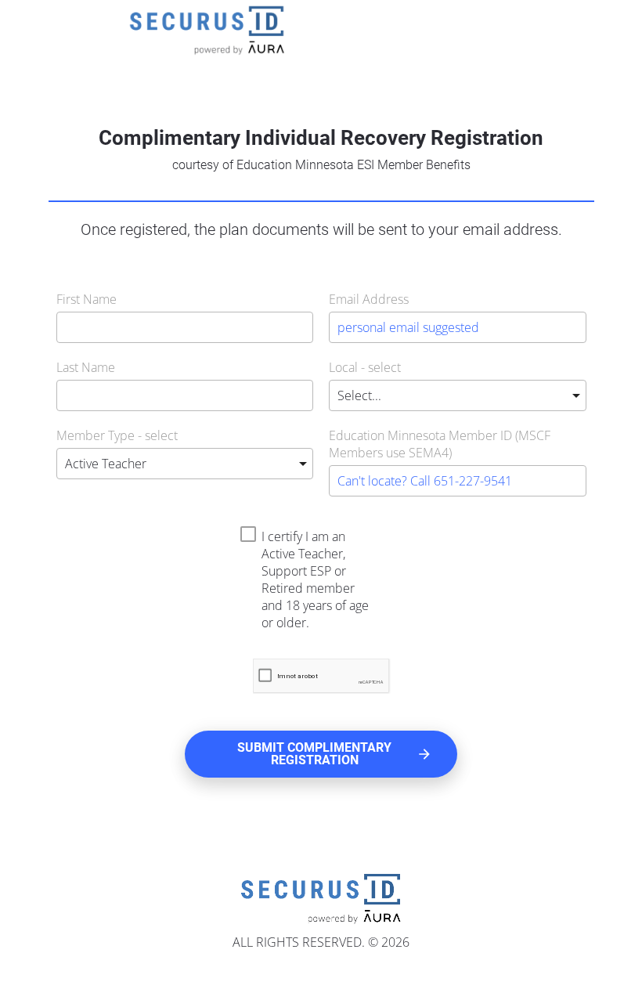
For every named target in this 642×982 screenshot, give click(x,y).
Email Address (369, 299)
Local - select (365, 367)
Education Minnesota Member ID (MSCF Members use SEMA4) (439, 444)
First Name (86, 299)
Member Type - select (117, 435)
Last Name (85, 367)
